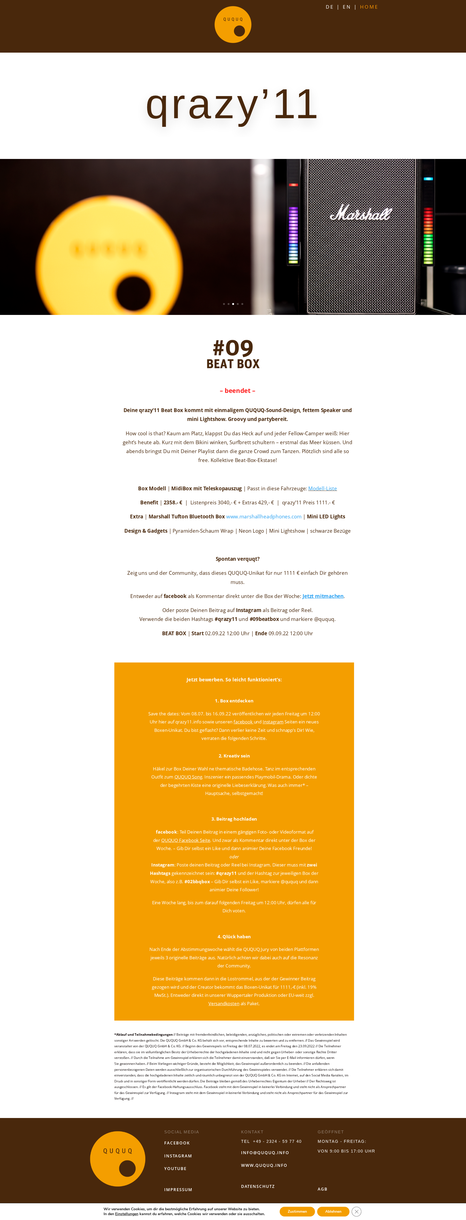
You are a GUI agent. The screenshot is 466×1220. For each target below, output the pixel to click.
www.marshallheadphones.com (263, 516)
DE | (333, 7)
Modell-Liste (322, 488)
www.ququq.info (264, 1165)
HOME (369, 7)
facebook (243, 722)
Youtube (175, 1168)
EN (347, 7)
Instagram (273, 722)
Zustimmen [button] (297, 1211)
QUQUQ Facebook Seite (185, 840)
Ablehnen (333, 1211)
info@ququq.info (265, 1152)
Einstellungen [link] (126, 1213)
